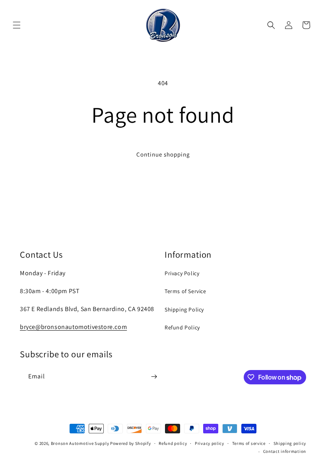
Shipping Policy (184, 309)
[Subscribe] (154, 376)
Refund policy (173, 443)
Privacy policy (209, 443)
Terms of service (249, 443)
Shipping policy (290, 443)
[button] (16, 25)
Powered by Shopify (130, 443)
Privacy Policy (182, 273)
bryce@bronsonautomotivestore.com (73, 327)
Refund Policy (182, 327)
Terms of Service (185, 291)
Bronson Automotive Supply (80, 443)
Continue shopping (163, 154)
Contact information (284, 451)
